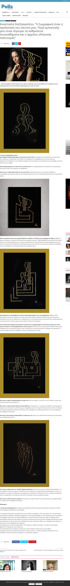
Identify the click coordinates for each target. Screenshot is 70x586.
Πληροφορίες (39, 584)
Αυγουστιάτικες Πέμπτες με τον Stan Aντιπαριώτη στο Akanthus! (13, 550)
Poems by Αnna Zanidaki (48, 571)
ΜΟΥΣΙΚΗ (67, 296)
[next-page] (3, 574)
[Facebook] (63, 1)
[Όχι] (68, 583)
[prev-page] (1, 574)
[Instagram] (65, 1)
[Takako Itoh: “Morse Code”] (10, 565)
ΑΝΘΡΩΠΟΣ (52, 12)
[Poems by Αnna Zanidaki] (53, 565)
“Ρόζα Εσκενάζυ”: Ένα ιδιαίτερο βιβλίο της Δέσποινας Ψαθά (48, 550)
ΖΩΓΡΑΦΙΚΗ (8, 20)
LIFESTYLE (29, 12)
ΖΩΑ (57, 12)
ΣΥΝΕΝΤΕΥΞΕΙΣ (13, 20)
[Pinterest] (19, 43)
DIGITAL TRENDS (6, 15)
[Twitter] (68, 1)
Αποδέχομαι (31, 584)
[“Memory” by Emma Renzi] (31, 565)
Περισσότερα (15, 557)
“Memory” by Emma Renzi (26, 571)
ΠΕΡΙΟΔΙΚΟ (25, 15)
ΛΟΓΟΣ (1, 569)
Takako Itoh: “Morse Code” (5, 571)
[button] (67, 12)
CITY (22, 12)
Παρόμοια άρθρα (5, 557)
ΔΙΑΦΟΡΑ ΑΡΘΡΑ (16, 15)
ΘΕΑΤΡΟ (67, 282)
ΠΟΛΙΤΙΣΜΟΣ (15, 12)
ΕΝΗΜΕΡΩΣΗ (5, 12)
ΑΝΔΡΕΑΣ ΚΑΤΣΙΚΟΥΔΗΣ (41, 12)
